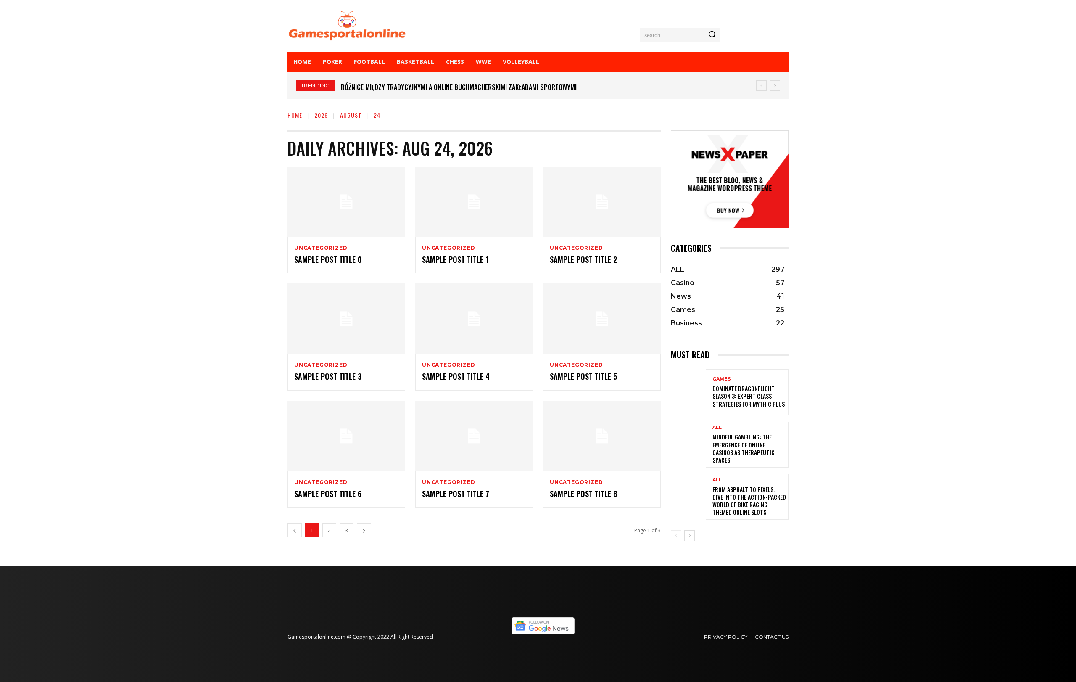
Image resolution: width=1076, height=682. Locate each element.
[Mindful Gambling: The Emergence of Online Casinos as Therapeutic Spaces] (688, 445)
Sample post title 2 (583, 259)
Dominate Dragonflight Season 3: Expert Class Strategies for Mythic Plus (748, 396)
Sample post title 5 (583, 376)
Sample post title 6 (327, 493)
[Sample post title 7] (474, 436)
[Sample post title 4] (474, 318)
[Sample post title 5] (602, 318)
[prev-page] (676, 535)
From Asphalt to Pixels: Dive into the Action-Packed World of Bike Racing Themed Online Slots (749, 501)
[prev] (761, 85)
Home (294, 115)
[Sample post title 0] (346, 202)
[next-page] (689, 535)
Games (721, 379)
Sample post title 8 (583, 493)
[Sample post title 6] (346, 436)
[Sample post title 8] (602, 436)
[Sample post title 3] (346, 318)
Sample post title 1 (455, 259)
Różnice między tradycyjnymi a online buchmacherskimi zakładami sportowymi (459, 87)
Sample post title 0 (328, 259)
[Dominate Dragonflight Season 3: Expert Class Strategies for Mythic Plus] (688, 392)
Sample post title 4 (456, 376)
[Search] (712, 35)
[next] (775, 85)
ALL (717, 427)
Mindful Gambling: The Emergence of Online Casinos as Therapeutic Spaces (743, 448)
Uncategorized (320, 248)
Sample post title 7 (455, 493)
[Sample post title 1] (474, 202)
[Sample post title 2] (602, 202)
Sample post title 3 (327, 376)
